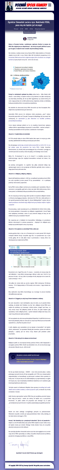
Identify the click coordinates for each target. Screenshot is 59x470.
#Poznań (16, 29)
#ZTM (21, 29)
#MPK (26, 29)
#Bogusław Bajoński (40, 29)
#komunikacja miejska (29, 32)
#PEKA (31, 29)
